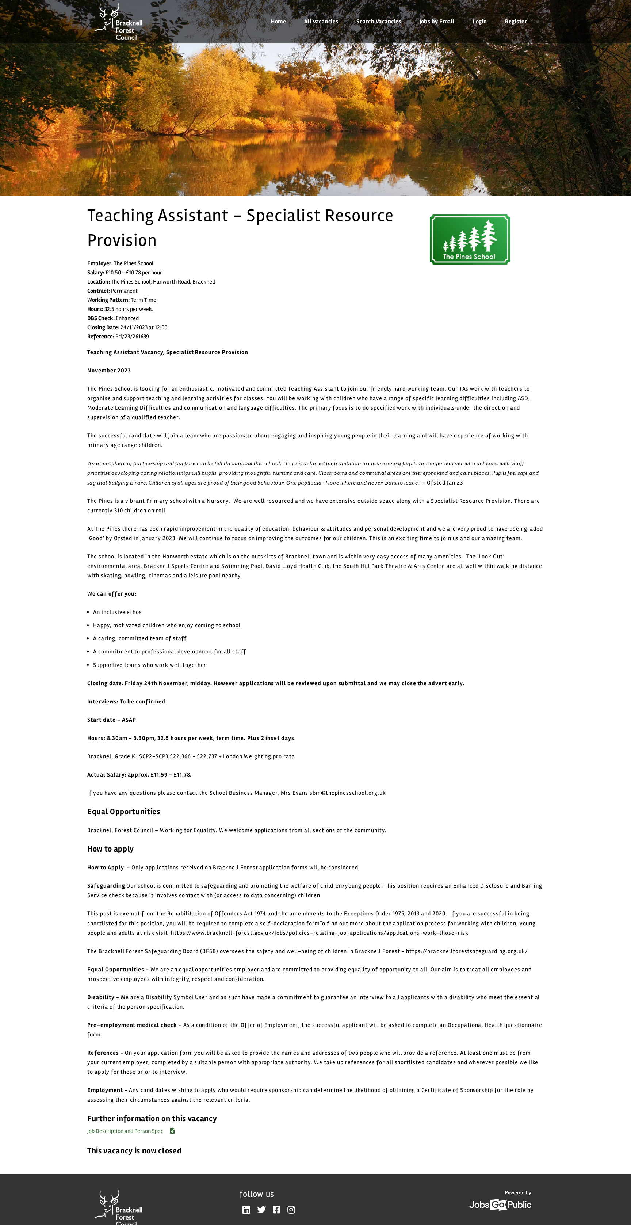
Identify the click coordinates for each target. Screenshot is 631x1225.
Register (516, 21)
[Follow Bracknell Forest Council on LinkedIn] (246, 1210)
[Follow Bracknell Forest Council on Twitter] (261, 1210)
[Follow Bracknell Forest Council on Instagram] (291, 1210)
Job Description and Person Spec (125, 1131)
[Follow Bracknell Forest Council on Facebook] (276, 1210)
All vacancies (321, 21)
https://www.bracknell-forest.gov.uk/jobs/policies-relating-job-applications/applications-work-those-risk (320, 933)
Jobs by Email (437, 21)
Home (278, 21)
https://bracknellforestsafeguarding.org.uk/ (467, 951)
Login (480, 21)
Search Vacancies (378, 21)
